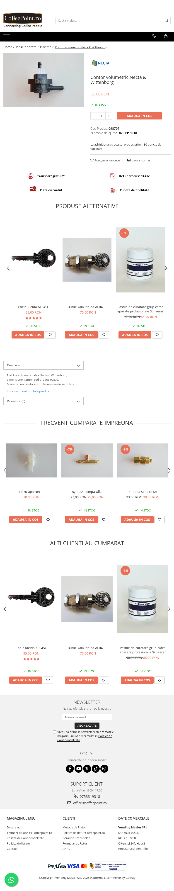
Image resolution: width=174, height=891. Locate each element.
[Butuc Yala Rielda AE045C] (87, 260)
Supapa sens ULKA (143, 491)
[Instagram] (104, 769)
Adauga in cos (139, 116)
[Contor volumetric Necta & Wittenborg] (43, 80)
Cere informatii (141, 160)
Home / (9, 47)
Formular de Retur (75, 843)
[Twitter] (87, 769)
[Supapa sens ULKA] (142, 460)
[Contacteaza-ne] (154, 36)
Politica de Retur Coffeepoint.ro (84, 833)
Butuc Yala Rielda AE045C (87, 307)
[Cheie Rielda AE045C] (33, 259)
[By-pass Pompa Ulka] (87, 460)
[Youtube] (78, 769)
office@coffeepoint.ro (89, 803)
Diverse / (47, 47)
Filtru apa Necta (31, 491)
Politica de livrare (18, 843)
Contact (12, 849)
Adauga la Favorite (107, 160)
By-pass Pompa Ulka (87, 491)
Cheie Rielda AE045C (33, 307)
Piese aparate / (27, 47)
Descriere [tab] (13, 365)
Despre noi (14, 827)
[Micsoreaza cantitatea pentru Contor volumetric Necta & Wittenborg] (93, 115)
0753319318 (89, 796)
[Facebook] (70, 769)
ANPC (66, 849)
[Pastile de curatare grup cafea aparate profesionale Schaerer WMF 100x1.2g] (140, 259)
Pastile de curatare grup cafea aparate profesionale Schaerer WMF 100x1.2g (140, 309)
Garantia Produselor (76, 838)
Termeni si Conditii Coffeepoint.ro (29, 833)
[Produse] (7, 37)
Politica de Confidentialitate (25, 838)
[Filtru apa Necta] (31, 460)
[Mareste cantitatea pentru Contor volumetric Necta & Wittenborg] (108, 115)
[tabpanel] (43, 80)
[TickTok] (96, 769)
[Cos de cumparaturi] (166, 36)
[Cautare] (166, 20)
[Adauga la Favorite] (50, 334)
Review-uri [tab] (16, 401)
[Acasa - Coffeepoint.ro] (26, 20)
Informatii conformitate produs (28, 391)
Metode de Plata (74, 827)
